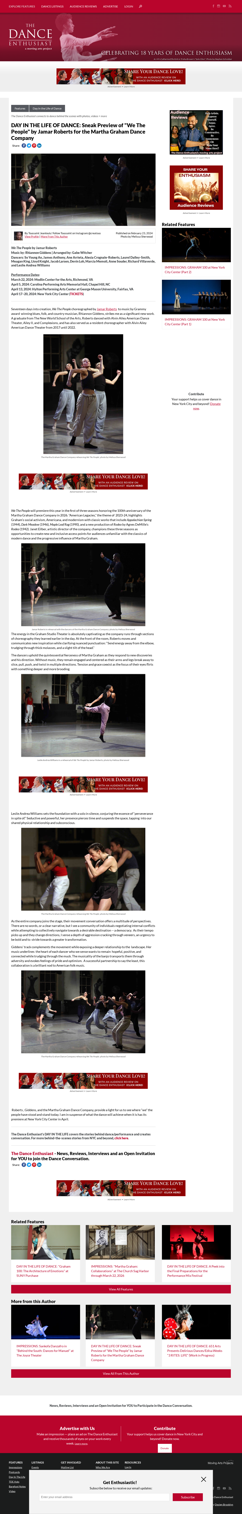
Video (12, 1491)
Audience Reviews (83, 6)
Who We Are (103, 1467)
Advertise (110, 6)
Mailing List (67, 1467)
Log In (128, 1467)
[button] (139, 6)
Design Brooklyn (224, 1504)
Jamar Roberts (107, 309)
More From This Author (54, 236)
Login (128, 6)
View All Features (121, 1289)
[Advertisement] (196, 362)
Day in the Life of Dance (47, 108)
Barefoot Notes (17, 1486)
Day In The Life (17, 1476)
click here (121, 1138)
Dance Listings (52, 6)
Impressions (15, 1467)
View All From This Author (121, 1373)
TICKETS (76, 294)
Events (35, 1467)
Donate (165, 1448)
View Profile (32, 236)
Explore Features (22, 6)
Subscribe (188, 1497)
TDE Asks (14, 1481)
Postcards (14, 1472)
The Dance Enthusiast (32, 1153)
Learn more (81, 1443)
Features (20, 108)
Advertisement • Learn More (121, 86)
